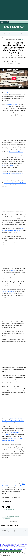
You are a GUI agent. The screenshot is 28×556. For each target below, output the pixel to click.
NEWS (1, 544)
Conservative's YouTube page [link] (16, 151)
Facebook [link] (10, 165)
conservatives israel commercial (12, 514)
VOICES (22, 544)
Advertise (6, 546)
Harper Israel (6, 518)
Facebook (13, 270)
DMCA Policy (16, 548)
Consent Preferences (17, 549)
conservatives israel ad (9, 511)
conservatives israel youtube (11, 516)
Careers (21, 546)
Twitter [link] (4, 165)
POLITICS (5, 544)
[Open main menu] (2, 22)
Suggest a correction (14, 521)
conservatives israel (8, 509)
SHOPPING (9, 545)
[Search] (7, 22)
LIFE (19, 544)
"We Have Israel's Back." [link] (8, 291)
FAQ (20, 531)
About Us (2, 546)
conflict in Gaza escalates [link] (11, 92)
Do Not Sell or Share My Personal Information (11, 551)
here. (21, 39)
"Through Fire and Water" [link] (11, 104)
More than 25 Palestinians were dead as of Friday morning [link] (13, 485)
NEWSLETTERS (16, 545)
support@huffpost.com (14, 532)
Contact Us (11, 546)
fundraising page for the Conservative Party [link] (13, 173)
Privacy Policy (8, 549)
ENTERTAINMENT (13, 544)
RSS (15, 546)
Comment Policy (9, 548)
